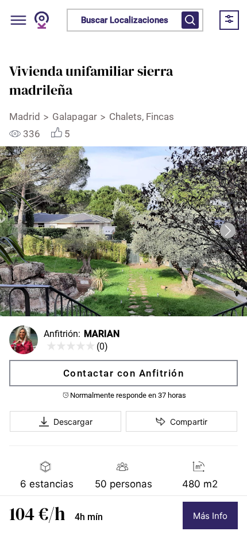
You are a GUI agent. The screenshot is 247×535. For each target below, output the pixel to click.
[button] (228, 230)
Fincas (161, 116)
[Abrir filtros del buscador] (190, 20)
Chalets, (127, 116)
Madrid (24, 116)
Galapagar (74, 116)
